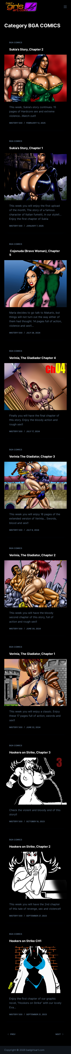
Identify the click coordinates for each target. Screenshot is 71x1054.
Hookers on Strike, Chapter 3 (30, 752)
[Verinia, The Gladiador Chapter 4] (35, 386)
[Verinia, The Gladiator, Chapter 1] (35, 682)
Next (58, 1034)
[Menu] (65, 6)
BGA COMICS (15, 42)
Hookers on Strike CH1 (25, 941)
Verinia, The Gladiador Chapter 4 (32, 358)
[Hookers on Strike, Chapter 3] (35, 781)
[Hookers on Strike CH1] (35, 969)
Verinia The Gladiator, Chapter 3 (32, 456)
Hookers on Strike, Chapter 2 (29, 846)
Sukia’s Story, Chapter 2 (26, 49)
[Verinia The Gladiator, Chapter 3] (35, 485)
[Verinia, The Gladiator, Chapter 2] (35, 583)
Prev (13, 1034)
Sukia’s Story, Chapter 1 (26, 148)
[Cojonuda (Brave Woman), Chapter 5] (35, 283)
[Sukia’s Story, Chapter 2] (35, 78)
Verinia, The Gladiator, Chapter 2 (32, 555)
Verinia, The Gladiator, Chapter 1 (32, 654)
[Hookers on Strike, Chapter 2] (35, 875)
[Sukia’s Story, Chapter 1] (35, 176)
